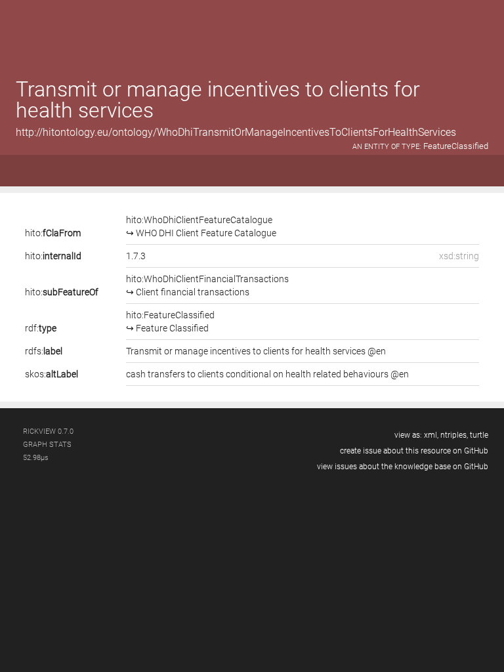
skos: (51, 374)
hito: (53, 233)
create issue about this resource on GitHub (414, 450)
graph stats (47, 444)
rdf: (40, 328)
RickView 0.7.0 (48, 431)
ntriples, (454, 435)
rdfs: (43, 351)
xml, (431, 435)
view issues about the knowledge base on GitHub (402, 466)
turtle (479, 435)
